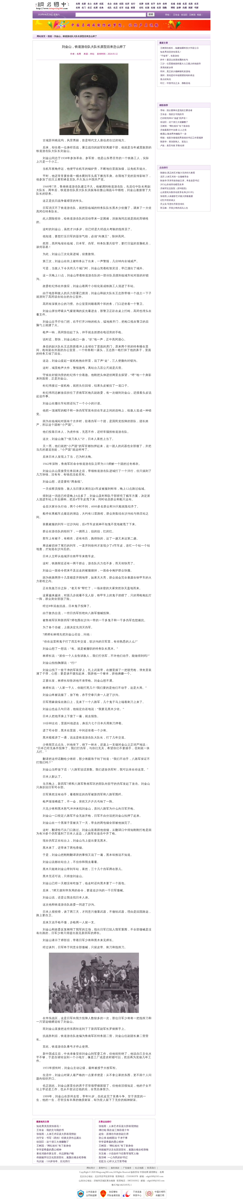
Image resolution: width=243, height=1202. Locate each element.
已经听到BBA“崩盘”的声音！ (174, 118)
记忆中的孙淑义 (167, 200)
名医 (101, 3)
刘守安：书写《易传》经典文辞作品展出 (58, 1138)
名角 (101, 7)
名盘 (127, 7)
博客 (173, 7)
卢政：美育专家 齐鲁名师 (172, 145)
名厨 (95, 7)
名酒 (147, 7)
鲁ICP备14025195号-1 (122, 1185)
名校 (115, 3)
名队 (109, 7)
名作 (159, 3)
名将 (78, 7)
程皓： (200, 15)
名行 (133, 3)
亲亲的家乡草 (166, 67)
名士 (90, 3)
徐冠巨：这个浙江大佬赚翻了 (52, 1142)
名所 (127, 3)
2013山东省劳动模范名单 (172, 184)
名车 (121, 7)
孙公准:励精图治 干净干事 (113, 1138)
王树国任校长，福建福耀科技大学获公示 (179, 48)
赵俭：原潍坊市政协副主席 (114, 1134)
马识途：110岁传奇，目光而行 (53, 1161)
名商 (78, 3)
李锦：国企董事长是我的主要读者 (176, 110)
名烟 (153, 7)
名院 (121, 3)
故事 (179, 7)
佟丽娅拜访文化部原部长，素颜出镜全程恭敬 (61, 1157)
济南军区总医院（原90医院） (174, 188)
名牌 (141, 3)
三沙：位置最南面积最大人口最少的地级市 (180, 63)
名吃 (141, 7)
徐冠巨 (184, 15)
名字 (153, 3)
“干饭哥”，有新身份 (169, 56)
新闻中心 (103, 1168)
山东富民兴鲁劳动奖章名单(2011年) (177, 192)
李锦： (168, 15)
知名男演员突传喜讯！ (48, 1126)
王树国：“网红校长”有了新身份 (53, 1145)
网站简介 (91, 1168)
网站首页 (41, 36)
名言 (196, 3)
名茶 (159, 7)
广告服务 (127, 1168)
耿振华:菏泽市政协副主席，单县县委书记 (179, 180)
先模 (185, 7)
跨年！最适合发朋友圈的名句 (174, 59)
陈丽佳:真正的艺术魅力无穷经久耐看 (177, 173)
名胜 (190, 3)
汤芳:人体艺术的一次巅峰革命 (174, 176)
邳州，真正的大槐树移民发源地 (175, 71)
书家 (196, 7)
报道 (50, 36)
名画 (147, 3)
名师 (95, 3)
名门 (84, 7)
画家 (190, 7)
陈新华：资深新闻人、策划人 (174, 141)
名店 (115, 7)
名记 (90, 7)
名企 (109, 3)
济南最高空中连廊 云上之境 (173, 130)
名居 (185, 3)
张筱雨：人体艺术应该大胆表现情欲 (56, 1134)
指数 (165, 7)
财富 (133, 7)
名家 (84, 3)
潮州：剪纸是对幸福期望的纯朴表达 (177, 75)
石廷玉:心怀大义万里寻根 (113, 1161)
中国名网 (144, 1172)
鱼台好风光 (165, 79)
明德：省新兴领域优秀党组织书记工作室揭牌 (181, 137)
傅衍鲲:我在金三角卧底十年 (114, 1130)
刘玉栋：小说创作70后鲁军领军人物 (119, 1153)
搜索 (151, 14)
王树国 (192, 15)
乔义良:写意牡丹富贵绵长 (172, 204)
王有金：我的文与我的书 (50, 1130)
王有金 (176, 15)
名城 (173, 3)
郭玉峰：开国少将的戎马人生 (174, 208)
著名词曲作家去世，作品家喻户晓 (55, 1153)
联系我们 (151, 1168)
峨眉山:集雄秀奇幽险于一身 (173, 134)
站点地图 (139, 1168)
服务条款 (115, 1168)
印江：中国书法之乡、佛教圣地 (175, 83)
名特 (165, 3)
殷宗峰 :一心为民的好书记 (113, 1157)
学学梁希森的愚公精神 (48, 1149)
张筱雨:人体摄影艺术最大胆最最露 (176, 196)
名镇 (179, 3)
